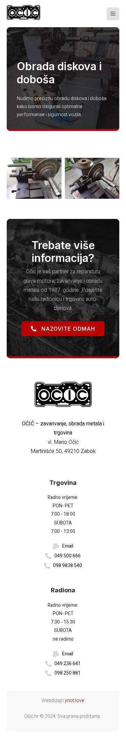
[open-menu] (113, 13)
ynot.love (74, 700)
